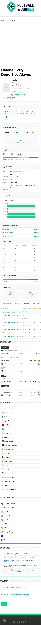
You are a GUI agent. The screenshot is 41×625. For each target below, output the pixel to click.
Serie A (6, 417)
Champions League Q (10, 445)
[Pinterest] (19, 622)
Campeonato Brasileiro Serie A (12, 312)
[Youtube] (21, 622)
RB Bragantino (9, 232)
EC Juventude (8, 236)
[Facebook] (15, 622)
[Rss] (14, 622)
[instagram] (25, 622)
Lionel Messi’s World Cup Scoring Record (15, 557)
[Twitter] (17, 622)
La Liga (6, 413)
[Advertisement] (20, 45)
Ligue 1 (6, 421)
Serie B (6, 437)
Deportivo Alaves (19, 94)
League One (8, 465)
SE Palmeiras (8, 229)
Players (8, 20)
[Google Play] (27, 622)
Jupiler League (8, 461)
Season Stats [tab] (7, 303)
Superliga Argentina (10, 489)
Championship (8, 449)
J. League (7, 457)
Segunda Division (9, 481)
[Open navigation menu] (2, 5)
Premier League (9, 409)
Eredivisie (7, 429)
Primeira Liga (8, 433)
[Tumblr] (23, 622)
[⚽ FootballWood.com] (20, 7)
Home (2, 20)
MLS (5, 473)
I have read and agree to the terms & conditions (16, 594)
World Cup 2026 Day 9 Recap (12, 554)
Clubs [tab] (17, 303)
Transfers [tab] (26, 303)
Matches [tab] (36, 303)
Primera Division (18, 92)
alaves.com (13, 190)
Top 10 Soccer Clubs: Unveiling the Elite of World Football (20, 565)
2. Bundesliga (8, 441)
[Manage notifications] (4, 620)
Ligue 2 (6, 469)
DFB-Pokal (7, 453)
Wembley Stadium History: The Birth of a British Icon (19, 560)
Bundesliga (7, 425)
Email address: (5, 587)
